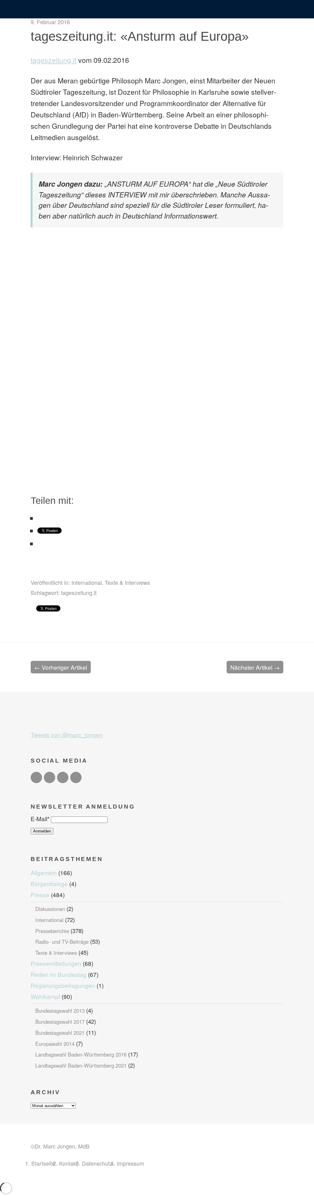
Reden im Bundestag (58, 974)
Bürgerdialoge (49, 883)
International (86, 582)
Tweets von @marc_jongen (67, 734)
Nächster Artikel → (255, 667)
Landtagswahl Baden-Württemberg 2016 (81, 1054)
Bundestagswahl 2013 (60, 1010)
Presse (40, 894)
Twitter (36, 777)
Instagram (62, 777)
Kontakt (68, 1163)
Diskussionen (50, 908)
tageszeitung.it (53, 60)
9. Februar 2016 (50, 22)
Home (157, 9)
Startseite (43, 1163)
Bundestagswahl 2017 (60, 1021)
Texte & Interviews (127, 582)
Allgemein (44, 872)
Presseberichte (52, 931)
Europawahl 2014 (55, 1043)
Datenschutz (97, 1163)
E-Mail (40, 818)
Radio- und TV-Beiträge (62, 941)
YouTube (76, 777)
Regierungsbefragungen (63, 985)
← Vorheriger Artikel (60, 667)
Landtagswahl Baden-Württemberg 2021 (81, 1065)
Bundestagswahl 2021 (60, 1032)
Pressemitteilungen (56, 963)
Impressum (130, 1163)
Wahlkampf (45, 996)
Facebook (49, 777)
